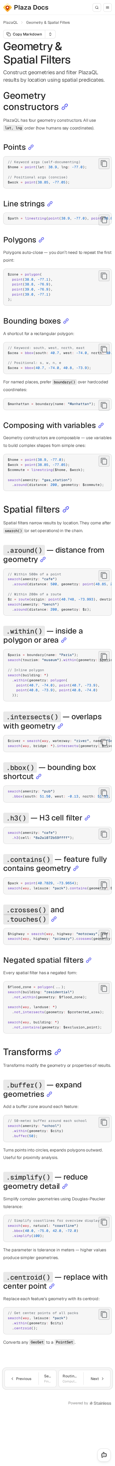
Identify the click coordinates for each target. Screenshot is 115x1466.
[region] (57, 219)
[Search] (97, 7)
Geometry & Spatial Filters (48, 22)
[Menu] (107, 7)
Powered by (78, 1403)
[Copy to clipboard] (104, 163)
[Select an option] (50, 34)
